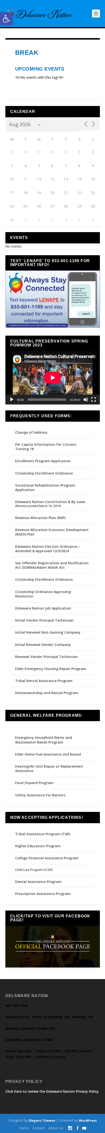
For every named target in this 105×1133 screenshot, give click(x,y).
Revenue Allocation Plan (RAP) (40, 517)
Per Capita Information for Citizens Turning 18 (45, 446)
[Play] (11, 399)
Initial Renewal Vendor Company (43, 644)
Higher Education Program (38, 846)
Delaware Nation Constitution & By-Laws (50, 501)
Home (24, 1128)
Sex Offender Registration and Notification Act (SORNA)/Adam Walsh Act (52, 565)
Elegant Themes (42, 1120)
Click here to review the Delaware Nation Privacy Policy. (52, 1091)
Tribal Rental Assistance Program (44, 680)
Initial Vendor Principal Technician (44, 620)
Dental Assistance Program (38, 881)
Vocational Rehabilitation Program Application (45, 487)
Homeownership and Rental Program (46, 692)
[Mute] (85, 399)
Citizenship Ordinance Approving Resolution (43, 593)
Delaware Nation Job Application (43, 608)
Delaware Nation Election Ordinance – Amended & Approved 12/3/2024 (47, 548)
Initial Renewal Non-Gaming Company (48, 632)
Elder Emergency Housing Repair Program (50, 668)
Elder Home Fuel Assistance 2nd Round (48, 754)
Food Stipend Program (34, 782)
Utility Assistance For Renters (40, 795)
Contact (38, 1128)
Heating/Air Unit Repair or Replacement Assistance (49, 768)
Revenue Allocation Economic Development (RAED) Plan (52, 532)
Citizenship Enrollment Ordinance (44, 473)
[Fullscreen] (93, 399)
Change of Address (31, 432)
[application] (52, 377)
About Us (56, 1128)
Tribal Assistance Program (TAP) (42, 834)
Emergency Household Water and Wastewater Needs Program (43, 739)
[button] (6, 18)
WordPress (88, 1120)
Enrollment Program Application (43, 461)
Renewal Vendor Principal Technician (46, 656)
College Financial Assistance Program (47, 858)
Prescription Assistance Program (43, 893)
